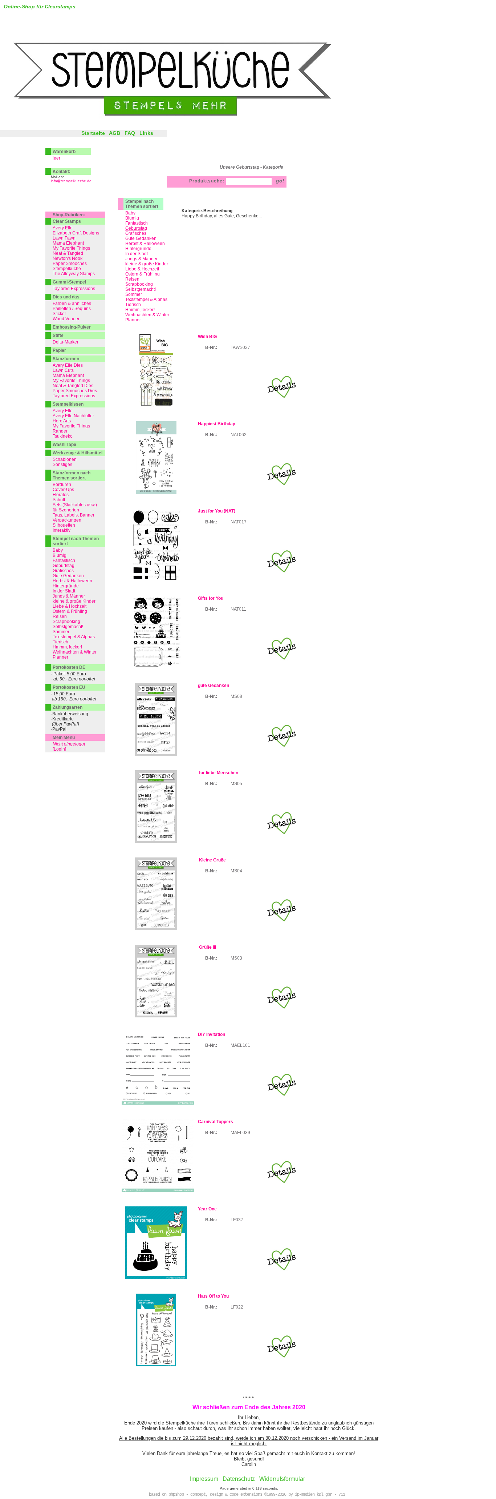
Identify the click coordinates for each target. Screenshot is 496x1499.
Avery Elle (63, 227)
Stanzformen (66, 358)
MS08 (236, 696)
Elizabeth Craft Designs (76, 233)
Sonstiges (62, 464)
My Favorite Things (71, 248)
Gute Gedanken (140, 238)
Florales (61, 494)
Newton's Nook (67, 258)
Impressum (204, 1479)
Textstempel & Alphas (146, 299)
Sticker (59, 313)
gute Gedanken (213, 685)
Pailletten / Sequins (72, 308)
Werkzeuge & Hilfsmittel (77, 452)
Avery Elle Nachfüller (73, 415)
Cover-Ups (63, 489)
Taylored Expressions (74, 288)
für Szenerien (66, 510)
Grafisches (135, 233)
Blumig (132, 218)
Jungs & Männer (141, 258)
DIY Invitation (211, 1034)
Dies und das (66, 297)
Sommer (133, 294)
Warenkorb (64, 151)
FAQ (130, 133)
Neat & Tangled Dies (73, 385)
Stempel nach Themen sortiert (141, 204)
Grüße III (207, 947)
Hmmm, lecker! (140, 309)
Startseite (93, 133)
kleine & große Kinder (146, 263)
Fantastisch (136, 223)
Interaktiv (61, 530)
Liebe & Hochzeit (142, 269)
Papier (59, 350)
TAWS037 (240, 347)
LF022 (237, 1307)
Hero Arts (62, 420)
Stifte (58, 335)
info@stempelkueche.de (71, 181)
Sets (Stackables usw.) (75, 504)
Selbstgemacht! (140, 289)
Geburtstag (63, 565)
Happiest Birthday (216, 423)
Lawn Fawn (64, 238)
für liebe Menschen (218, 772)
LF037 (237, 1219)
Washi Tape (64, 444)
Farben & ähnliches (72, 303)
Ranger (60, 431)
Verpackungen (67, 520)
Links (146, 133)
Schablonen (65, 459)
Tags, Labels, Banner (73, 515)
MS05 (236, 783)
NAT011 (238, 609)
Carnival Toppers (215, 1121)
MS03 (236, 958)
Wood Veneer (66, 318)
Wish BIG (207, 336)
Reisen (132, 279)
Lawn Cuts (63, 370)
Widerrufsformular (282, 1479)
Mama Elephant (68, 243)
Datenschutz (239, 1479)
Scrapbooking (139, 284)
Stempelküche (67, 268)
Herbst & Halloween (145, 243)
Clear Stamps (67, 221)
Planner (133, 319)
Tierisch (133, 304)
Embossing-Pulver (72, 327)
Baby (130, 213)
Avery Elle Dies (68, 365)
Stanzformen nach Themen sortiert (71, 475)
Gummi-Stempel (69, 282)
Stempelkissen (68, 404)
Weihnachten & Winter (147, 314)
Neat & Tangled (68, 253)
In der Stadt (136, 253)
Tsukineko (63, 436)
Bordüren (62, 484)
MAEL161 (240, 1045)
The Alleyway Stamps (74, 273)
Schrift (59, 499)
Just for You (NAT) (216, 511)
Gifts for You (210, 598)
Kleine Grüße (212, 860)
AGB (114, 133)
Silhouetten (64, 525)
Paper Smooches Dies (75, 390)
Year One (207, 1208)
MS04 (236, 870)
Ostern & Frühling (142, 274)
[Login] (59, 749)
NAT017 (239, 522)
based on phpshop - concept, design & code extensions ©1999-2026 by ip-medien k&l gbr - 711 (247, 1494)
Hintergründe (138, 248)
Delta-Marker (65, 342)
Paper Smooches (70, 263)
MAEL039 (240, 1132)
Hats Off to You (213, 1296)
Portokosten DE (69, 667)
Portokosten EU (69, 687)
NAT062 (239, 434)
